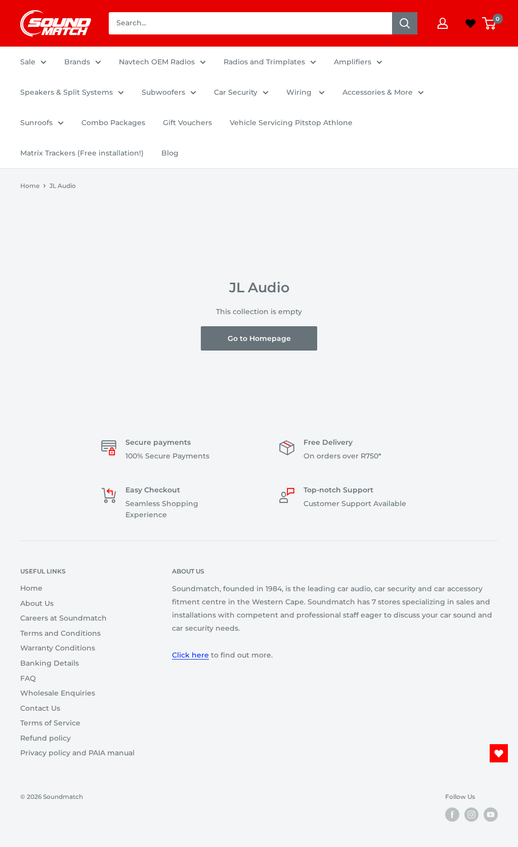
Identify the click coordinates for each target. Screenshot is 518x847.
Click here (190, 655)
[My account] (443, 23)
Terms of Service (50, 722)
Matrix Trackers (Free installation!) (82, 153)
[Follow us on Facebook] (452, 814)
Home (29, 185)
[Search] (404, 23)
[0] (489, 23)
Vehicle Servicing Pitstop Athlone (291, 122)
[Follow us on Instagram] (471, 814)
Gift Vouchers (187, 122)
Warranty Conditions (57, 647)
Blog (170, 153)
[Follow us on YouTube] (491, 814)
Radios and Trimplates (264, 61)
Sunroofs (36, 122)
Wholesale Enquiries (57, 693)
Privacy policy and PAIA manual (77, 752)
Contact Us (40, 708)
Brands (77, 61)
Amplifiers (352, 61)
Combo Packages (113, 122)
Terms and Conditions (60, 633)
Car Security (235, 92)
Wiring (300, 92)
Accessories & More (377, 92)
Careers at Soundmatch (63, 618)
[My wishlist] (470, 23)
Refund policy (45, 738)
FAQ (28, 678)
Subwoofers (163, 92)
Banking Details (49, 663)
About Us (37, 603)
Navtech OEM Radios (157, 61)
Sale (27, 61)
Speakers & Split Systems (66, 92)
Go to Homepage (259, 338)
